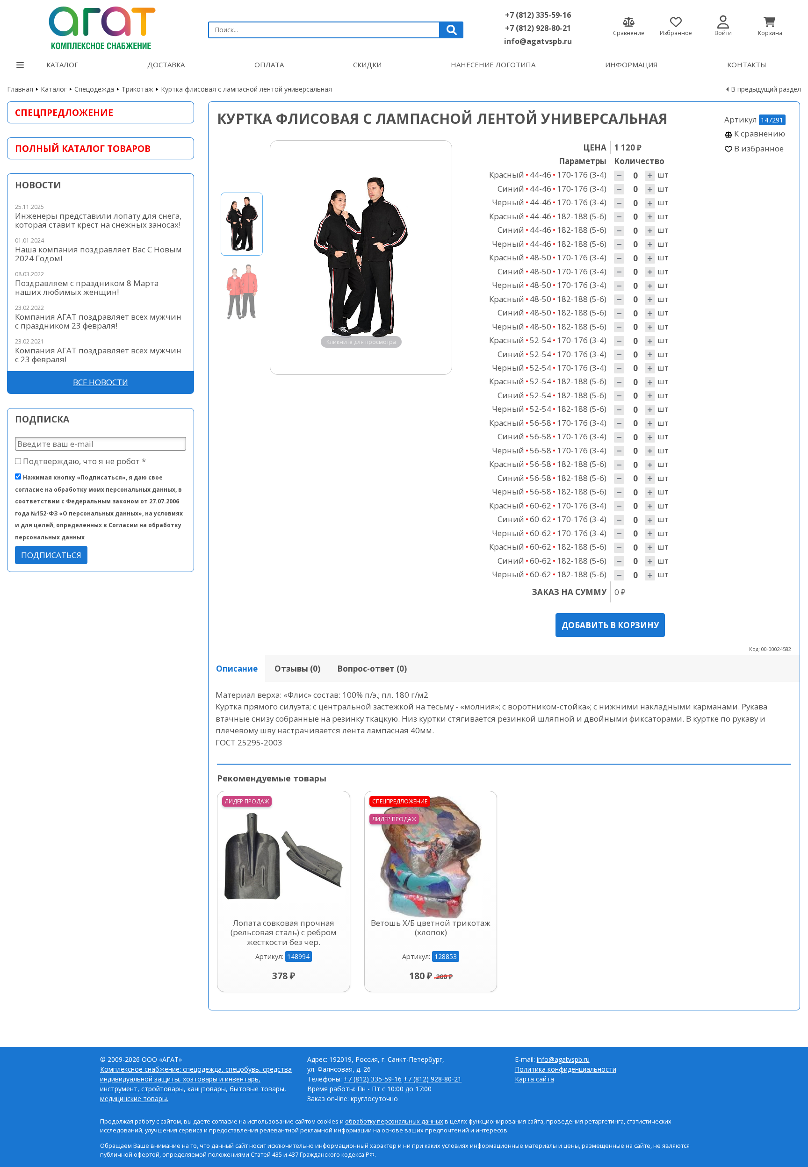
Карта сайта (534, 1078)
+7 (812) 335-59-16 (538, 15)
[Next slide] (436, 257)
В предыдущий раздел (766, 89)
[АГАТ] (100, 26)
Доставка (166, 64)
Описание (237, 668)
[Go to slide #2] (242, 290)
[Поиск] (451, 29)
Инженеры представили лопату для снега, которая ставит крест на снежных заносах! (98, 220)
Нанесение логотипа (493, 64)
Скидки (367, 64)
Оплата (269, 64)
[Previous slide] (286, 257)
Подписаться (51, 555)
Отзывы (297, 668)
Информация (631, 64)
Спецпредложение (64, 112)
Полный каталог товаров (83, 148)
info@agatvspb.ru (538, 41)
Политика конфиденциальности (565, 1069)
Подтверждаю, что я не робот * (83, 461)
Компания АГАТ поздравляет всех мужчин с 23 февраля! (98, 355)
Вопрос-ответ (372, 668)
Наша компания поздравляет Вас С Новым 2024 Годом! (98, 254)
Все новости (100, 382)
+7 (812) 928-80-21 (538, 28)
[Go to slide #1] (242, 224)
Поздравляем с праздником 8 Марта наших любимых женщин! (87, 287)
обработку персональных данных (394, 1121)
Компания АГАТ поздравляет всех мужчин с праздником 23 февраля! (98, 321)
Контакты (746, 64)
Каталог (62, 64)
